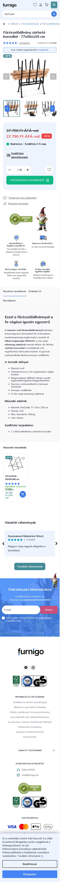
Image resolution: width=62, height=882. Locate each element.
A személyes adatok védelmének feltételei (30, 722)
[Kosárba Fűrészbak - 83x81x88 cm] (23, 494)
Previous (3, 543)
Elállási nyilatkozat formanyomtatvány (30, 712)
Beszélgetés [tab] (9, 300)
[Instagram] (33, 667)
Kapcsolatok (29, 736)
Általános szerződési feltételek (30, 707)
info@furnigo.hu (30, 775)
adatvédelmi (45, 617)
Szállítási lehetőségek (19, 155)
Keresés (54, 14)
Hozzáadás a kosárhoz (27, 180)
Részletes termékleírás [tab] (14, 291)
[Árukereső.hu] (21, 219)
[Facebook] (26, 667)
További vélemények (30, 566)
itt (42, 855)
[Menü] (54, 5)
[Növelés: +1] (27, 170)
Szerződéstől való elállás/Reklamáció (29, 717)
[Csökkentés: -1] (10, 170)
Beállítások (30, 864)
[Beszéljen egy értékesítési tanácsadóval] (20, 198)
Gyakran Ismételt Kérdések (30, 731)
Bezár (9, 194)
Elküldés (49, 610)
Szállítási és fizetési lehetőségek (30, 702)
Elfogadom (29, 874)
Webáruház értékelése (30, 727)
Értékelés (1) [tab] (35, 291)
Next (56, 543)
